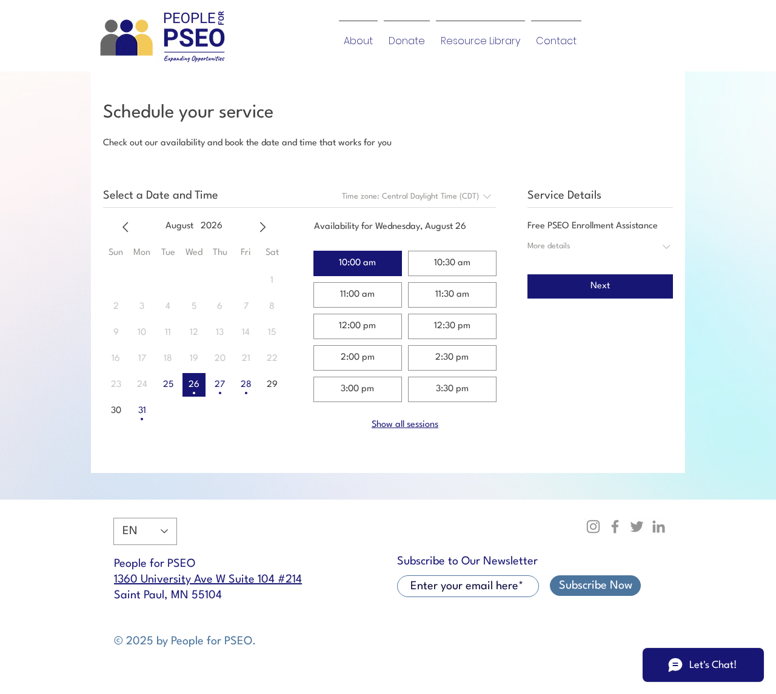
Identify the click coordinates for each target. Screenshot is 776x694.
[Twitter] (637, 526)
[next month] (262, 227)
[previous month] (125, 227)
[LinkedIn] (658, 526)
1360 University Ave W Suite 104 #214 (208, 579)
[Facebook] (615, 526)
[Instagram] (593, 526)
